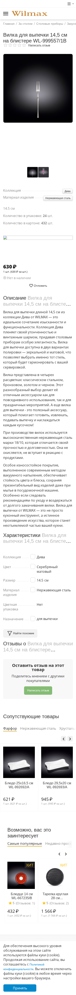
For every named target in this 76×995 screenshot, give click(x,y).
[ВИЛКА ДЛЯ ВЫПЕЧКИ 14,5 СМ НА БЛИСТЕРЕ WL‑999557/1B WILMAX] (38, 88)
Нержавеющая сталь (58, 198)
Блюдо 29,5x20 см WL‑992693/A (57, 785)
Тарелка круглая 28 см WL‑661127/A (55, 896)
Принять (20, 988)
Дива (68, 191)
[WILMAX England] (30, 13)
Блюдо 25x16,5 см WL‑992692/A (19, 785)
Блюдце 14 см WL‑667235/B (22, 896)
